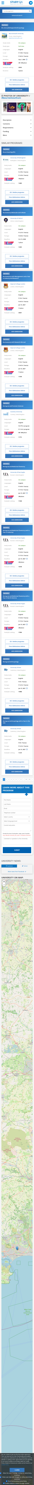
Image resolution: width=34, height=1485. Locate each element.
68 (26, 779)
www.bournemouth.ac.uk (15, 38)
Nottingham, (13, 160)
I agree (17, 1470)
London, (12, 287)
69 (29, 779)
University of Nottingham (18, 158)
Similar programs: (12, 143)
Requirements (8, 128)
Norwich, (12, 475)
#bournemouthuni (11, 97)
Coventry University (16, 412)
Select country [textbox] (8, 817)
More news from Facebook (16, 871)
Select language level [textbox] (10, 821)
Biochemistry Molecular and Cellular (14, 212)
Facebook (10, 866)
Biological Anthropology (11, 662)
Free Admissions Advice (17, 85)
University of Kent (15, 667)
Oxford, (12, 221)
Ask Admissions (17, 202)
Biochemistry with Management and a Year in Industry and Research (16, 277)
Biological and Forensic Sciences (13, 406)
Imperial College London (17, 284)
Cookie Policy (5, 1465)
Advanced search (17, 15)
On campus (22, 43)
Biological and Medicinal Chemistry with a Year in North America (16, 597)
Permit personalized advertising (17, 1481)
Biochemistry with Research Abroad (14, 342)
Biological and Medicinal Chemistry (14, 466)
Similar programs (18, 80)
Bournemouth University (16, 33)
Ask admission (17, 89)
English (20, 49)
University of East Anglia (17, 472)
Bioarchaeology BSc (9, 152)
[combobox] (17, 817)
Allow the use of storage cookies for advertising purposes (17, 1474)
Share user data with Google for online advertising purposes (17, 1478)
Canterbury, (13, 670)
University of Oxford (16, 218)
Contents (6, 124)
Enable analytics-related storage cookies (17, 1483)
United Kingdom (17, 36)
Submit (17, 850)
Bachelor (5, 25)
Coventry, (13, 414)
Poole (10, 36)
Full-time (21, 46)
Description (7, 120)
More (5, 135)
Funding (6, 131)
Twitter (25, 866)
